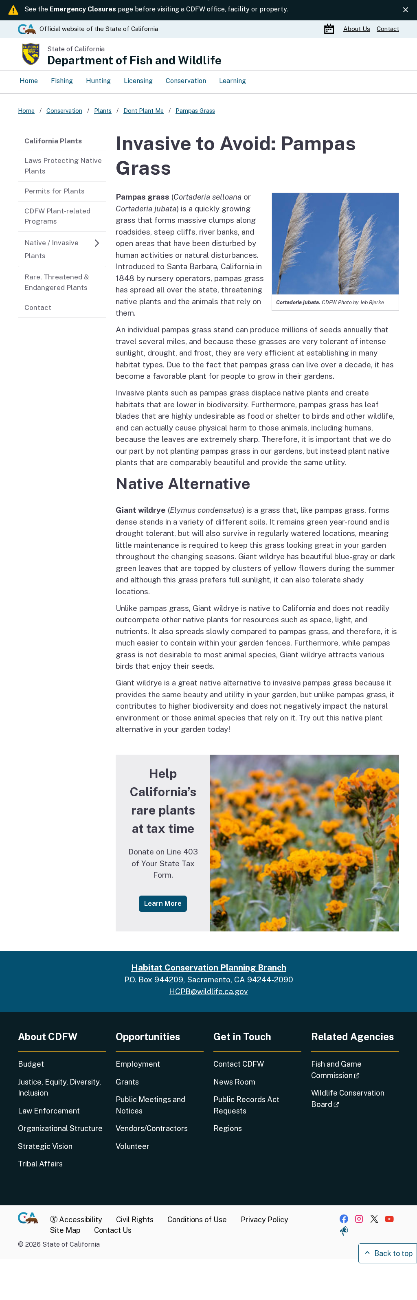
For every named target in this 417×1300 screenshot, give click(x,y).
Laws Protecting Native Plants (63, 165)
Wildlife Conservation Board (348, 1098)
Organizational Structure (60, 1128)
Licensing (138, 81)
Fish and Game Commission (355, 1069)
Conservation (186, 81)
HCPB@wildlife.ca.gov (208, 991)
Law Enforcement (49, 1111)
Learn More (165, 903)
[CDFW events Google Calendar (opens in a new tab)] (330, 29)
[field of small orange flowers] (304, 843)
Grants (127, 1082)
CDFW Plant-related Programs (57, 216)
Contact (388, 28)
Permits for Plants (54, 191)
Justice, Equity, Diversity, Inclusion (59, 1087)
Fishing (62, 81)
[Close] (406, 9)
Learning (232, 81)
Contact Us (113, 1230)
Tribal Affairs (40, 1163)
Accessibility (79, 1219)
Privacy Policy (264, 1219)
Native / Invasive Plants (51, 249)
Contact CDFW (238, 1064)
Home (29, 81)
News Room (234, 1082)
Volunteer (132, 1146)
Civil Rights (135, 1219)
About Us (356, 28)
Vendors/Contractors (152, 1128)
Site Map (65, 1230)
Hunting (98, 81)
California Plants (53, 141)
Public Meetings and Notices (150, 1105)
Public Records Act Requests (246, 1105)
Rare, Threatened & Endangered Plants (56, 282)
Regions (227, 1128)
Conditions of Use (197, 1219)
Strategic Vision (45, 1146)
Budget (31, 1064)
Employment (138, 1064)
